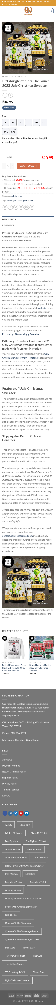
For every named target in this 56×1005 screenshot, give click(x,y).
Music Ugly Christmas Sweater (21, 906)
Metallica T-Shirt (38, 882)
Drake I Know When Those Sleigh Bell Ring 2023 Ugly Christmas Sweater (14, 668)
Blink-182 (25, 824)
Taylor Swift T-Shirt (15, 955)
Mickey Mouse (13, 890)
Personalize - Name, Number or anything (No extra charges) (25, 140)
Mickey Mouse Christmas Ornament (23, 898)
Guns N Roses (34, 849)
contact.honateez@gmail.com (17, 535)
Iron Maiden (11, 873)
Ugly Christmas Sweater (17, 980)
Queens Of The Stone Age (18, 922)
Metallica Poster (13, 882)
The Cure (37, 955)
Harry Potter (41, 857)
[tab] (28, 219)
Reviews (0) (8, 225)
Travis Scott (39, 972)
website (42, 308)
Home (5, 76)
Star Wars (10, 947)
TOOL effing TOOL (15, 972)
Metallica (30, 873)
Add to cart (28, 165)
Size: (5, 115)
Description (9, 219)
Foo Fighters (11, 841)
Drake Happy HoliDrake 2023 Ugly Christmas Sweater (40, 668)
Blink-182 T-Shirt (39, 833)
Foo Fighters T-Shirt (36, 841)
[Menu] (4, 11)
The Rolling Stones (14, 963)
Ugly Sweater (18, 76)
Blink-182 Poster (14, 833)
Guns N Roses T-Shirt (16, 857)
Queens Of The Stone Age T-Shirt (22, 939)
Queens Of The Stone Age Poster (22, 931)
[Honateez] (28, 11)
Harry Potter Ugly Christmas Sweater (24, 865)
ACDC (8, 824)
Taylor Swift (29, 947)
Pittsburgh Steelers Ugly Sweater (19, 200)
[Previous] (2, 659)
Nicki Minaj (11, 914)
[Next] (53, 659)
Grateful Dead (12, 849)
